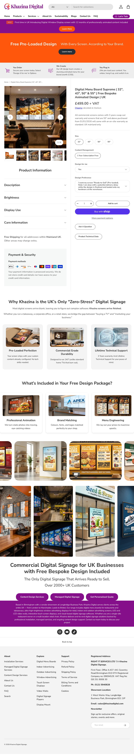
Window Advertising (46, 677)
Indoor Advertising (45, 666)
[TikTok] (74, 632)
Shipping (78, 108)
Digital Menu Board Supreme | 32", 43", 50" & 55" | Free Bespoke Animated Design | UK (26, 82)
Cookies (65, 691)
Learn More (67, 29)
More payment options (102, 218)
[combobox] (80, 7)
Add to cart (113, 203)
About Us (47, 16)
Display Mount (43, 704)
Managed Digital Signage (67, 596)
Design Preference (83, 177)
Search (7, 696)
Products (17, 16)
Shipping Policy (68, 672)
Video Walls (42, 691)
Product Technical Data (89, 236)
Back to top (67, 642)
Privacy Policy (67, 661)
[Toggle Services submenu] (38, 16)
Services (32, 16)
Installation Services (13, 661)
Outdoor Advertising (46, 672)
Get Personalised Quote (102, 596)
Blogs (74, 16)
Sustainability (61, 16)
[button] (128, 7)
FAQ (96, 16)
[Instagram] (59, 632)
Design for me (81, 164)
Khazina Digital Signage (18, 744)
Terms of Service (69, 677)
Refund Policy (67, 666)
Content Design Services (32, 596)
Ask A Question (85, 226)
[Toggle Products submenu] (23, 16)
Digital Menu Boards (46, 661)
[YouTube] (67, 632)
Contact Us (85, 16)
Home (7, 16)
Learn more (67, 51)
